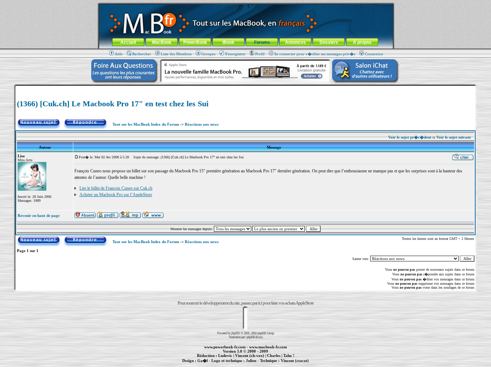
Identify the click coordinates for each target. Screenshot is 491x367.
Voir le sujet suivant (453, 137)
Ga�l (202, 360)
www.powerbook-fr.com (225, 347)
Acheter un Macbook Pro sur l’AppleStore (115, 194)
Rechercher (141, 54)
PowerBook (195, 42)
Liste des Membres (176, 54)
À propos (362, 42)
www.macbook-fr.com (268, 347)
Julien (251, 360)
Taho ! (288, 355)
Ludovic (225, 355)
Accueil (128, 42)
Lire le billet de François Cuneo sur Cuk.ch (115, 188)
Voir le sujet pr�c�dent (409, 137)
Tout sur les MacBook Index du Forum (146, 124)
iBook (228, 42)
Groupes (208, 54)
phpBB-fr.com (255, 337)
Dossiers (329, 42)
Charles (273, 355)
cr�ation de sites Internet (292, 364)
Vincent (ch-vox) (249, 355)
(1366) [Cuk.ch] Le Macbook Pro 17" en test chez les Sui (112, 103)
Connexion (374, 54)
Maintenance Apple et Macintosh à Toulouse (257, 364)
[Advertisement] (245, 88)
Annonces (295, 42)
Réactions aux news (202, 124)
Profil (260, 54)
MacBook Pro (220, 364)
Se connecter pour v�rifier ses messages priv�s (314, 54)
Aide (119, 54)
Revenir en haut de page (39, 215)
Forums (262, 42)
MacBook (161, 42)
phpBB (235, 333)
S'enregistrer (235, 54)
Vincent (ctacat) (295, 360)
